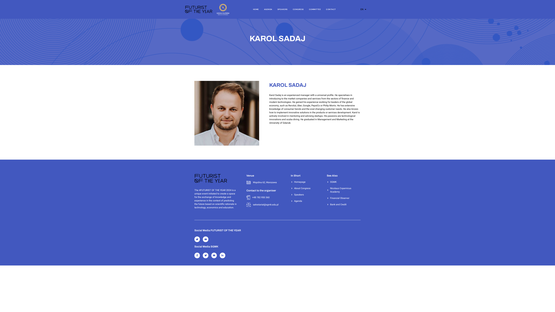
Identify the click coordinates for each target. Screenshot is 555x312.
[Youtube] (205, 239)
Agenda (268, 9)
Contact (331, 9)
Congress (298, 9)
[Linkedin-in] (222, 255)
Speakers (283, 9)
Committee (315, 9)
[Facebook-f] (197, 255)
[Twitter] (197, 239)
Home (256, 9)
